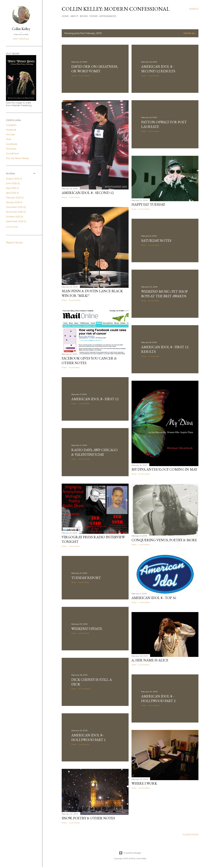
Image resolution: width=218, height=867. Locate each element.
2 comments (74, 197)
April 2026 (12, 193)
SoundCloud (12, 153)
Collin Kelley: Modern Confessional (116, 8)
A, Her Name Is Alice (150, 660)
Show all (189, 33)
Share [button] (73, 76)
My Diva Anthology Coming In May (164, 469)
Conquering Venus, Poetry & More (164, 540)
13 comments (74, 300)
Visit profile (21, 39)
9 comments (144, 209)
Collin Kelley (21, 28)
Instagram (11, 125)
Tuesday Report (86, 577)
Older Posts (190, 834)
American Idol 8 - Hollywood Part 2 (158, 698)
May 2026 (12, 188)
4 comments (83, 403)
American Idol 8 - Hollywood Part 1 (88, 737)
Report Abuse (14, 242)
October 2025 (14, 216)
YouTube (10, 134)
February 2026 (14, 197)
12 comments (84, 459)
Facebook (11, 129)
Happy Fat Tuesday (148, 204)
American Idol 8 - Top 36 (154, 597)
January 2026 (14, 202)
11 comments (83, 76)
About (74, 16)
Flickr (8, 139)
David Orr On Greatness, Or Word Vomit (94, 68)
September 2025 (16, 221)
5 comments (153, 300)
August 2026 (13, 178)
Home (65, 16)
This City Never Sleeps (17, 158)
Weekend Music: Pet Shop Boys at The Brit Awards (164, 293)
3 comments (153, 76)
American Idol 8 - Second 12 (88, 192)
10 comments (84, 689)
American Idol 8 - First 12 (95, 399)
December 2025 (15, 207)
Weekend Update (86, 628)
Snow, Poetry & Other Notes (88, 818)
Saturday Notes (156, 240)
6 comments (153, 131)
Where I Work (144, 783)
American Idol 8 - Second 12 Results (158, 68)
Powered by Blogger (132, 853)
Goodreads (11, 144)
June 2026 (12, 183)
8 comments (144, 474)
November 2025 (15, 212)
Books (84, 16)
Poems (93, 16)
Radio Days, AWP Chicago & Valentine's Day (94, 452)
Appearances (107, 16)
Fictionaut (11, 148)
